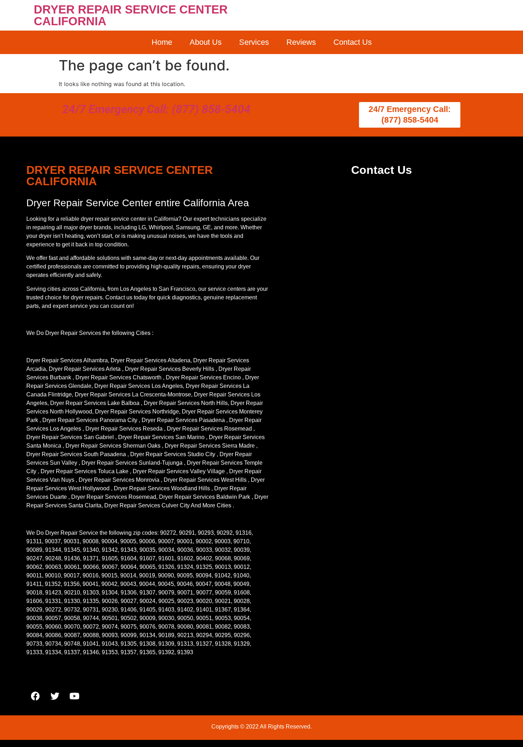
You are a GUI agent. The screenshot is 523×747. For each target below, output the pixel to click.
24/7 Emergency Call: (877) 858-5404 (156, 109)
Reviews (301, 42)
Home (162, 42)
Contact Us (352, 42)
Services (254, 42)
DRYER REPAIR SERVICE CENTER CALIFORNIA (131, 15)
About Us (206, 42)
